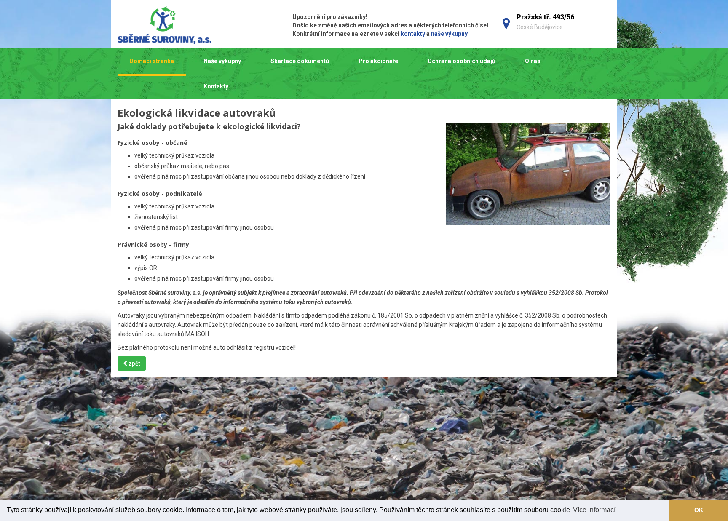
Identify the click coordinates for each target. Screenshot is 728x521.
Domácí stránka (151, 61)
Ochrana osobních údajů (461, 61)
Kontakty (215, 86)
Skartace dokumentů (299, 61)
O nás (533, 61)
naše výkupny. (450, 33)
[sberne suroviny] (192, 25)
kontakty (413, 33)
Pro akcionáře (378, 61)
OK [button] (698, 510)
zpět (133, 363)
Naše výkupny (222, 61)
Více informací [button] (594, 509)
